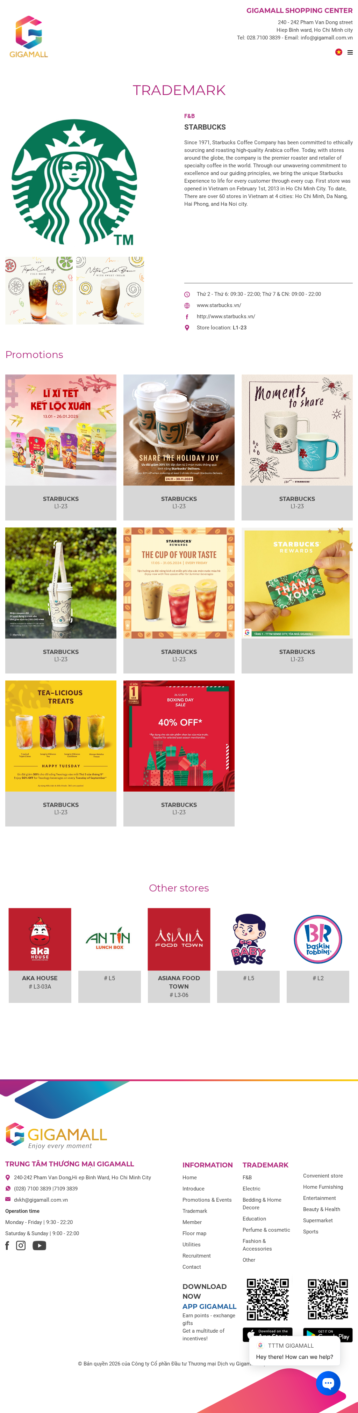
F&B (189, 116)
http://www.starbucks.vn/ (226, 316)
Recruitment (196, 1256)
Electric (251, 1189)
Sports (310, 1232)
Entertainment (319, 1198)
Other (249, 1260)
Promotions (34, 354)
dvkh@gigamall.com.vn (41, 1200)
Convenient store (323, 1176)
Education (254, 1219)
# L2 (318, 978)
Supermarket (318, 1220)
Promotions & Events (207, 1200)
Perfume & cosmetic (266, 1230)
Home (189, 1177)
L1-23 (240, 328)
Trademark (179, 90)
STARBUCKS (205, 127)
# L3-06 (179, 995)
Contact (191, 1267)
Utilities (191, 1244)
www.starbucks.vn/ (219, 305)
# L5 (109, 978)
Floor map (194, 1233)
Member (192, 1222)
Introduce (193, 1189)
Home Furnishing (323, 1187)
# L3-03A (40, 986)
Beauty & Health (321, 1209)
